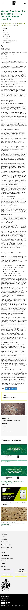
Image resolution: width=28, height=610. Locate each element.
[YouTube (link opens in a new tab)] (6, 603)
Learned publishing (5, 550)
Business (13, 397)
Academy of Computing (6, 547)
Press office (4, 539)
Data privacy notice (5, 596)
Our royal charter (5, 541)
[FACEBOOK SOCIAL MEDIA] (9, 388)
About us (3, 536)
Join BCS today (23, 377)
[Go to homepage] (14, 3)
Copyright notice (4, 598)
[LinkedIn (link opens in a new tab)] (4, 603)
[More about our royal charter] (6, 585)
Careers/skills (6, 397)
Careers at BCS (7, 575)
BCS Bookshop (21, 575)
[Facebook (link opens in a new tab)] (2, 603)
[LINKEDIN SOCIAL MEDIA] (15, 388)
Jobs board (3, 552)
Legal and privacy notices (7, 558)
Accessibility (4, 560)
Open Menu (3, 3)
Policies (3, 563)
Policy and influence (21, 570)
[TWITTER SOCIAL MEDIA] (12, 388)
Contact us (7, 569)
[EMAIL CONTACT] (6, 388)
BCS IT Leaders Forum (15, 384)
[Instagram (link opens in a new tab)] (9, 603)
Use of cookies (4, 600)
